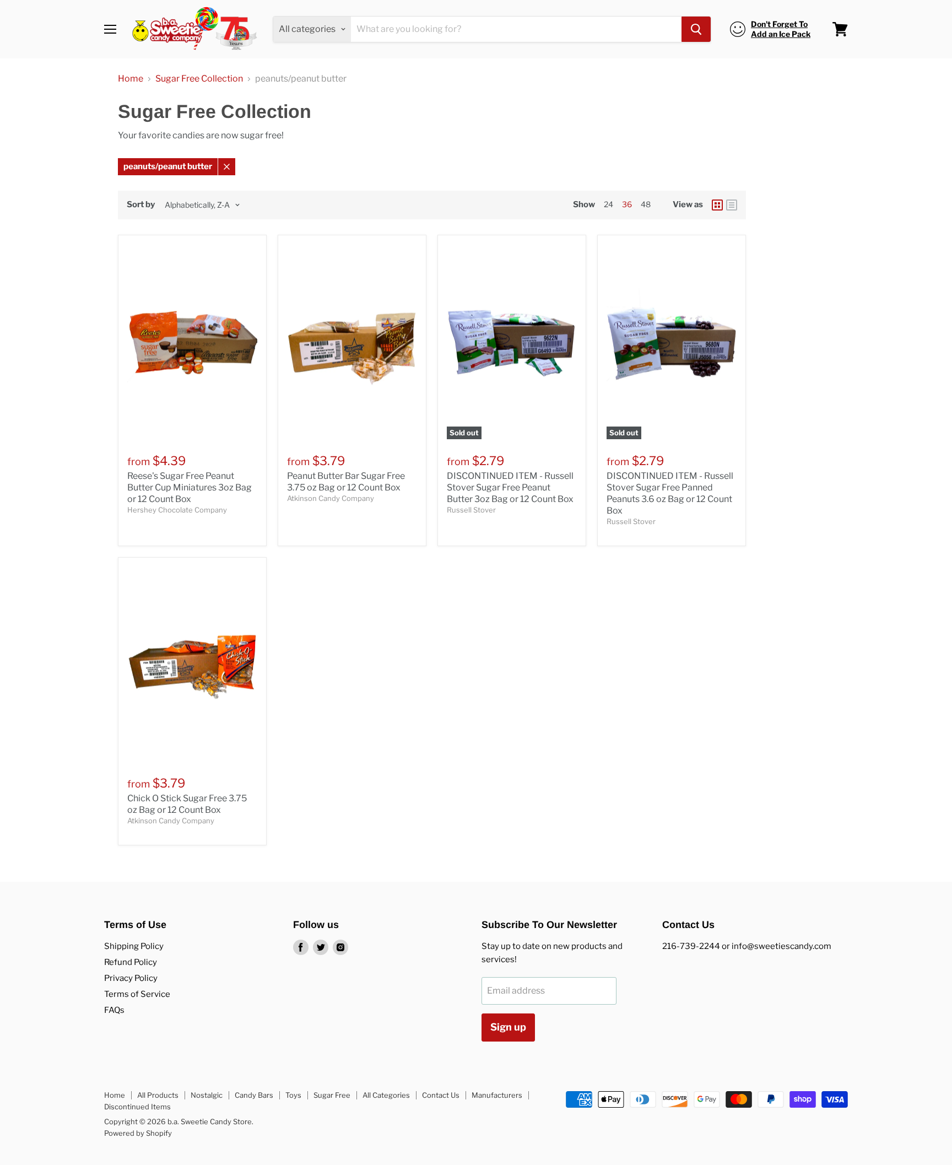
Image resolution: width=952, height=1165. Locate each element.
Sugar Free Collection (199, 79)
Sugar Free (331, 1095)
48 (646, 204)
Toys (293, 1095)
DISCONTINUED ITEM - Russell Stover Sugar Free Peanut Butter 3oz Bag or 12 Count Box (510, 487)
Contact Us (440, 1095)
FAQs (114, 1010)
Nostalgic (207, 1095)
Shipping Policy (134, 946)
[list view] (731, 205)
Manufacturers (497, 1095)
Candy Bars (254, 1095)
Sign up (508, 1027)
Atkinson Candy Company (330, 498)
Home (130, 79)
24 (608, 204)
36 (627, 204)
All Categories (386, 1095)
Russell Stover (471, 509)
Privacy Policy (131, 978)
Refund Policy (130, 962)
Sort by (141, 204)
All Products (157, 1095)
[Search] (696, 29)
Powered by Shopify (138, 1133)
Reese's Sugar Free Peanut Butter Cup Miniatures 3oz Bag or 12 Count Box (189, 487)
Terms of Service (137, 994)
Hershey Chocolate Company (177, 509)
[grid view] (717, 205)
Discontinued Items (137, 1106)
